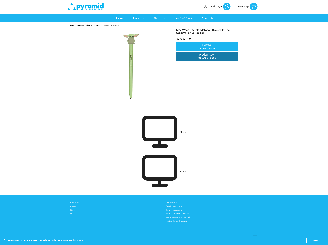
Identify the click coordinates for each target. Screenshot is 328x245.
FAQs (72, 213)
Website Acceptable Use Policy (178, 217)
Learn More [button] (78, 240)
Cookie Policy (171, 202)
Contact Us (74, 202)
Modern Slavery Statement (176, 220)
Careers (73, 206)
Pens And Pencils (206, 58)
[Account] (205, 6)
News (72, 209)
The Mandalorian (207, 48)
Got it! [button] (315, 240)
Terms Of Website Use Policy (177, 213)
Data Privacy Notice (174, 206)
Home (72, 25)
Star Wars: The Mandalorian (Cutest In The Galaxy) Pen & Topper (98, 25)
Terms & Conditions (174, 209)
